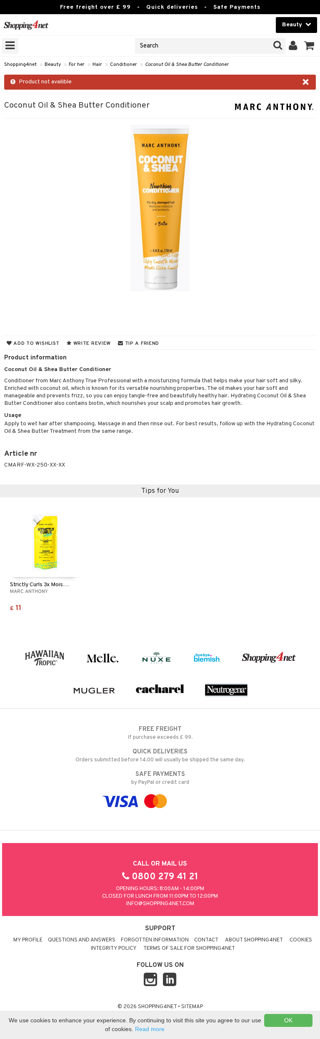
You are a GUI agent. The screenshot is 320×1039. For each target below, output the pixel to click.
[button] (309, 46)
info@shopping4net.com (160, 904)
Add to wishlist (36, 343)
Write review (91, 343)
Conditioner (123, 64)
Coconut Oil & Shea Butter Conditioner (187, 64)
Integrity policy (114, 948)
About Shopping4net (254, 940)
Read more (150, 1029)
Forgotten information (155, 940)
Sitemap (192, 1007)
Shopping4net (20, 64)
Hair (97, 64)
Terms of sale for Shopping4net (189, 948)
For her (77, 64)
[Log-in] (293, 46)
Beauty (53, 64)
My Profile (27, 940)
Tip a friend (141, 343)
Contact (206, 940)
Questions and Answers (81, 940)
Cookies (301, 940)
